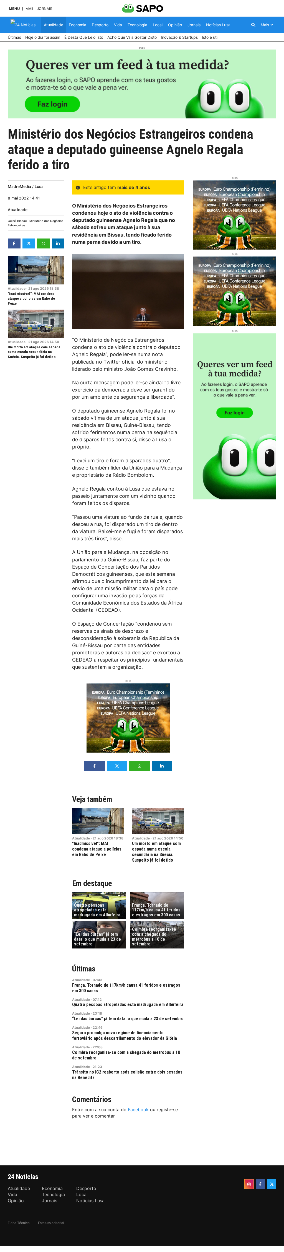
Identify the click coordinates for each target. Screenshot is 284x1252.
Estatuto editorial (51, 1223)
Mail (30, 9)
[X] (271, 1184)
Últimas (83, 968)
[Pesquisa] (253, 25)
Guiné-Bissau (17, 221)
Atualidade (17, 209)
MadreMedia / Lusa (26, 186)
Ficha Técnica (19, 1223)
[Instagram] (249, 1184)
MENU (14, 9)
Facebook (138, 1109)
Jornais (44, 9)
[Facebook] (260, 1184)
